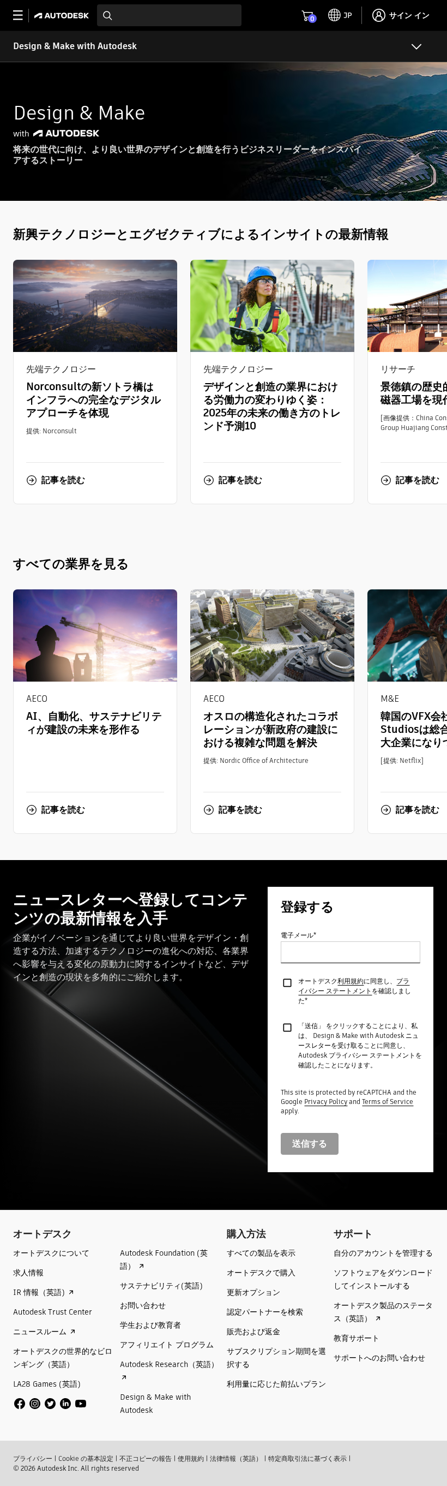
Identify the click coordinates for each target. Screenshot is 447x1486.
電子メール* (298, 935)
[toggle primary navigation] (23, 15)
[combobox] (169, 15)
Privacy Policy (325, 1101)
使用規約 (191, 1458)
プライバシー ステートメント (353, 985)
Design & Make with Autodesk (75, 46)
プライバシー (32, 1458)
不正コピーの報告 (145, 1458)
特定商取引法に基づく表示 (307, 1458)
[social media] (50, 1403)
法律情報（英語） (236, 1458)
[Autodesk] (63, 15)
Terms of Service (387, 1101)
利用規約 (350, 981)
